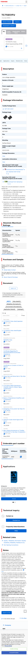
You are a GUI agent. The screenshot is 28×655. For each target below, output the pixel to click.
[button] (26, 1)
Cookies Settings (14, 648)
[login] (25, 611)
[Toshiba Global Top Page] (4, 1)
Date (22, 315)
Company (8, 625)
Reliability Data (8, 340)
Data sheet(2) (17, 301)
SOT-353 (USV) (9, 109)
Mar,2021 (6, 393)
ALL (4, 31)
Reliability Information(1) (14, 304)
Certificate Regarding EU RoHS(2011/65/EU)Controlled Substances (12, 352)
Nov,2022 (7, 380)
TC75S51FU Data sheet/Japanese (13, 321)
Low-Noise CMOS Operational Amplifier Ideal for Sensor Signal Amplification (13, 387)
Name (3, 313)
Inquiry (12, 60)
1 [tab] (13, 502)
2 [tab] (14, 502)
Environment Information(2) (13, 306)
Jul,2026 (6, 425)
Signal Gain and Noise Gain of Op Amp (14, 376)
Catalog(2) (20, 309)
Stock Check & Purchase (11, 277)
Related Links (19, 60)
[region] (14, 642)
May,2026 (7, 436)
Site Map (24, 618)
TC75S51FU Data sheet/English (12, 330)
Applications (6, 60)
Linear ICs (19, 5)
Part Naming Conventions (11, 545)
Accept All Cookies (13, 652)
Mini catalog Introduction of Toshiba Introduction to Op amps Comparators (14, 431)
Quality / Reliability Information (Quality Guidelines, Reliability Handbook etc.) (15, 541)
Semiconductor (9, 5)
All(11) (9, 301)
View (3, 156)
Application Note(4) (9, 309)
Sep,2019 (6, 325)
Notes (25, 60)
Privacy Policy (8, 645)
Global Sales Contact (10, 270)
